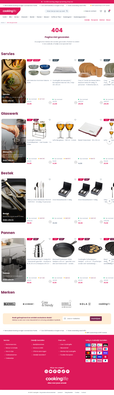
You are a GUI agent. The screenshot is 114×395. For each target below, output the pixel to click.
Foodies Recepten (66, 355)
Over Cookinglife (66, 344)
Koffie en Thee (56, 17)
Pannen (39, 17)
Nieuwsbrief (64, 348)
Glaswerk (24, 17)
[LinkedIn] (59, 371)
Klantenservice (11, 344)
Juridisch (60, 392)
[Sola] (85, 304)
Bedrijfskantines (38, 344)
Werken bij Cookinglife (68, 351)
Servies (16, 17)
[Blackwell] (9, 304)
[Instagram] (46, 371)
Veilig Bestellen (69, 392)
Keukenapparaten (80, 17)
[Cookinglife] (9, 11)
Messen (46, 17)
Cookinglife (35, 392)
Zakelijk (87, 20)
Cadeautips (10, 358)
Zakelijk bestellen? (39, 355)
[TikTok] (63, 371)
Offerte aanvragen (39, 351)
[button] (109, 81)
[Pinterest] (67, 371)
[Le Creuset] (28, 304)
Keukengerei (67, 17)
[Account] (105, 11)
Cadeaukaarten (11, 355)
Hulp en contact (90, 11)
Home (2, 22)
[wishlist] (101, 11)
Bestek (32, 17)
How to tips (10, 351)
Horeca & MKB (38, 348)
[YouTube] (50, 371)
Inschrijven (95, 318)
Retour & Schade (11, 348)
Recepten (94, 20)
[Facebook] (55, 371)
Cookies (77, 392)
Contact (83, 392)
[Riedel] (66, 304)
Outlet (5, 17)
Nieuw (108, 20)
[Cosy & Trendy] (47, 304)
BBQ (10, 17)
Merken (102, 20)
